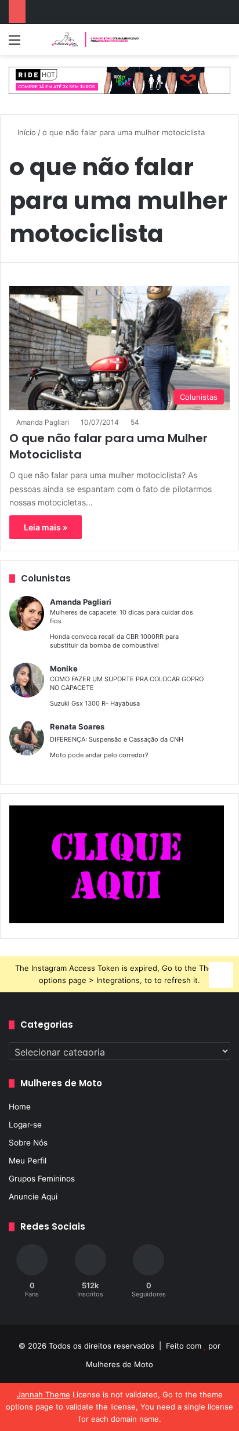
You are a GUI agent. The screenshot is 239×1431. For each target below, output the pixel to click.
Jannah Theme (43, 1394)
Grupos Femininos (42, 1178)
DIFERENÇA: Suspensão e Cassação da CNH (116, 739)
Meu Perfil (27, 1160)
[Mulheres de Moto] (95, 39)
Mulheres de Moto (119, 1364)
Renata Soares (77, 726)
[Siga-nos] (221, 973)
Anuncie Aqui (33, 1196)
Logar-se (25, 1124)
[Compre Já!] (119, 79)
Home (20, 1106)
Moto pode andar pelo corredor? (99, 755)
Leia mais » (45, 527)
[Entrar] (35, 44)
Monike (64, 668)
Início (25, 132)
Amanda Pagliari (42, 422)
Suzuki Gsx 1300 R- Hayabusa (95, 703)
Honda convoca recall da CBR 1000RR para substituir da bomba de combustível (114, 641)
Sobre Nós (28, 1142)
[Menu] (14, 44)
